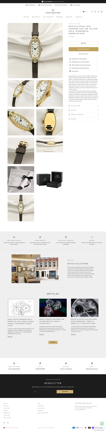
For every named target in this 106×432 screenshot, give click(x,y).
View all (52, 342)
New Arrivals (36, 16)
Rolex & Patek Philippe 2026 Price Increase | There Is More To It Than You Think (84, 321)
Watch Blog (40, 410)
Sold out (83, 43)
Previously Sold (41, 408)
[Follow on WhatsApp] (8, 422)
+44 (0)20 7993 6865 (40, 368)
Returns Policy (6, 408)
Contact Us (78, 16)
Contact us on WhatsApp (66, 368)
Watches (26, 16)
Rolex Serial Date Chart (43, 413)
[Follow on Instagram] (4, 422)
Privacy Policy (6, 415)
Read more (10, 336)
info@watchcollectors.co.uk (92, 368)
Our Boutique (41, 405)
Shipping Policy (6, 413)
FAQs (39, 403)
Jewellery (69, 16)
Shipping (5, 410)
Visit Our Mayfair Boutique (14, 368)
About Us (5, 403)
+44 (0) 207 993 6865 (48, 1)
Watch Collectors (74, 23)
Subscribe (65, 391)
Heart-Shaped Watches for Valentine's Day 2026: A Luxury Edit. (51, 321)
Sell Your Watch (48, 16)
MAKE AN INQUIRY (83, 49)
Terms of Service (7, 417)
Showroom (59, 16)
